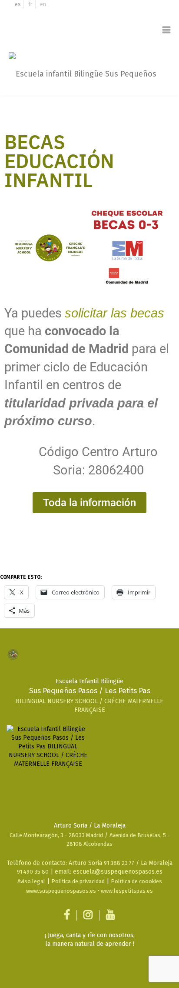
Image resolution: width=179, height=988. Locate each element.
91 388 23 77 (119, 863)
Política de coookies (136, 881)
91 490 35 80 (33, 871)
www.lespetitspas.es (127, 891)
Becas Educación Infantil (59, 162)
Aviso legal (31, 881)
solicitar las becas (114, 313)
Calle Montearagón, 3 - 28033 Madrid (56, 835)
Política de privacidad (78, 881)
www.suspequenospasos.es (61, 891)
